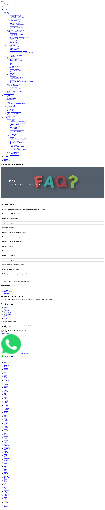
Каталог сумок (14, 153)
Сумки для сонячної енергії (17, 27)
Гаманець (12, 83)
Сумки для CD (14, 35)
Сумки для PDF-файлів (13, 152)
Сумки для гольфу (14, 46)
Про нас (6, 10)
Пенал (11, 63)
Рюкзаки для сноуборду (16, 55)
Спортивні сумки (11, 45)
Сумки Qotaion (11, 119)
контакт (6, 156)
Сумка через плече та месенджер (15, 30)
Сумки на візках (14, 44)
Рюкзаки (9, 13)
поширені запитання (9, 94)
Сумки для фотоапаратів (16, 34)
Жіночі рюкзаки (14, 26)
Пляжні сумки (13, 33)
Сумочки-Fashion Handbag (17, 77)
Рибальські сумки (14, 40)
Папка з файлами (14, 69)
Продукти (6, 12)
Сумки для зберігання (12, 85)
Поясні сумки (13, 49)
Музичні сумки (11, 92)
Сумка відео (7, 101)
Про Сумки (7, 95)
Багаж (11, 41)
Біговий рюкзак (14, 56)
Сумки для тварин (11, 114)
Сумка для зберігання (15, 88)
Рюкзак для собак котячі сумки (18, 149)
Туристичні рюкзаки (15, 19)
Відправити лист (5, 333)
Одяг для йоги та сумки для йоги (18, 51)
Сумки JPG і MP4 (11, 135)
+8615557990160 (25, 353)
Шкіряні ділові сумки (15, 71)
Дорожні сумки (14, 42)
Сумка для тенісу (14, 53)
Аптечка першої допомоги (17, 38)
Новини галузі (10, 99)
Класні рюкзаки (14, 20)
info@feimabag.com (9, 327)
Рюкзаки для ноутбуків (16, 21)
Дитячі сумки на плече (16, 60)
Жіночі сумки (10, 74)
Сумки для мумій (14, 62)
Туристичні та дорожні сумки (14, 31)
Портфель (12, 73)
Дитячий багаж (14, 59)
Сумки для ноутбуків (15, 70)
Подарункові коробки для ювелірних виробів (22, 81)
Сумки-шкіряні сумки (15, 78)
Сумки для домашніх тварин (14, 91)
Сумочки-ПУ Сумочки (16, 80)
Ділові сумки (10, 67)
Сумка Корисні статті (12, 96)
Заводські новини (11, 98)
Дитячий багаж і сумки (13, 58)
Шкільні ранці (13, 64)
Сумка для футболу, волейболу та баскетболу (22, 52)
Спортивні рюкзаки (15, 28)
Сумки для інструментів (16, 89)
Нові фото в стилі (14, 155)
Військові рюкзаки (15, 23)
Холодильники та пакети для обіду (19, 37)
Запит (2, 301)
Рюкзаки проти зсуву (15, 15)
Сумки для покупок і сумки (14, 84)
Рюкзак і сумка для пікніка (17, 24)
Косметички (13, 76)
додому (6, 9)
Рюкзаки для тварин (15, 66)
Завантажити (7, 117)
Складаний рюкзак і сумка (17, 17)
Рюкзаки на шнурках (15, 16)
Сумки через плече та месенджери (16, 103)
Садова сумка (13, 87)
